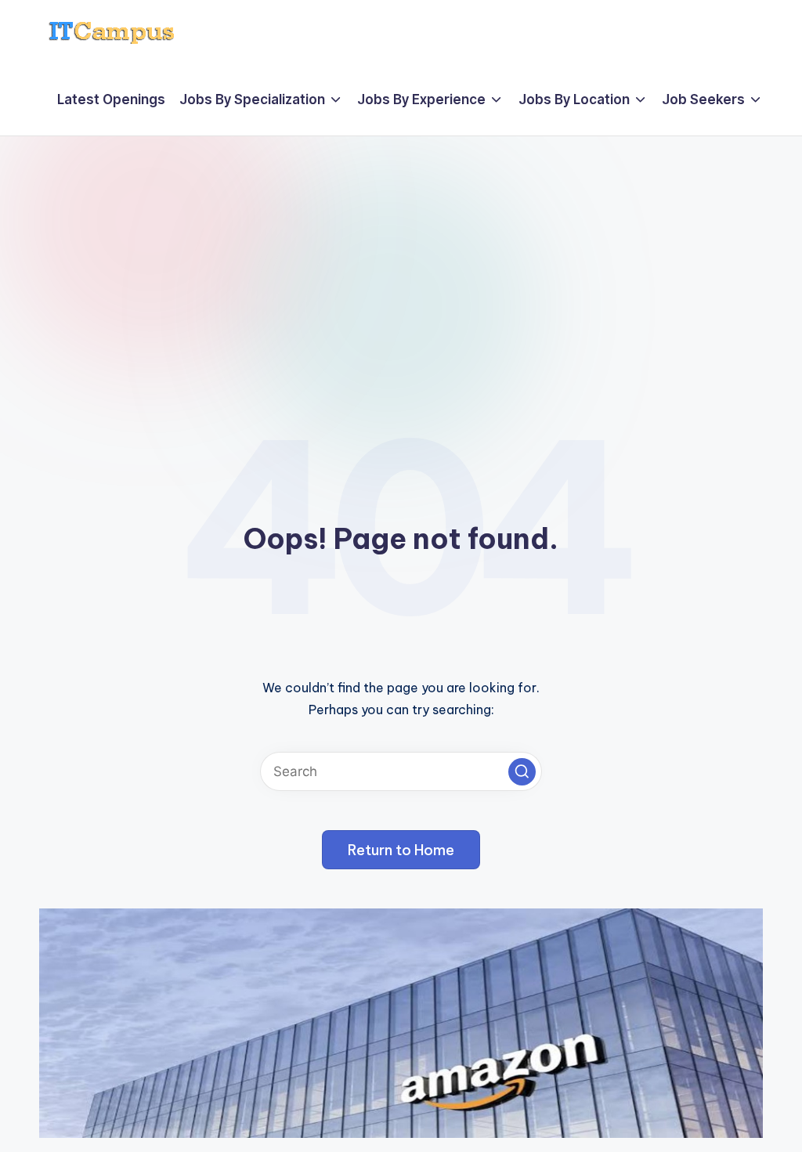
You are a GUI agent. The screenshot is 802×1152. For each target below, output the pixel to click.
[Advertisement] (401, 253)
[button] (522, 771)
